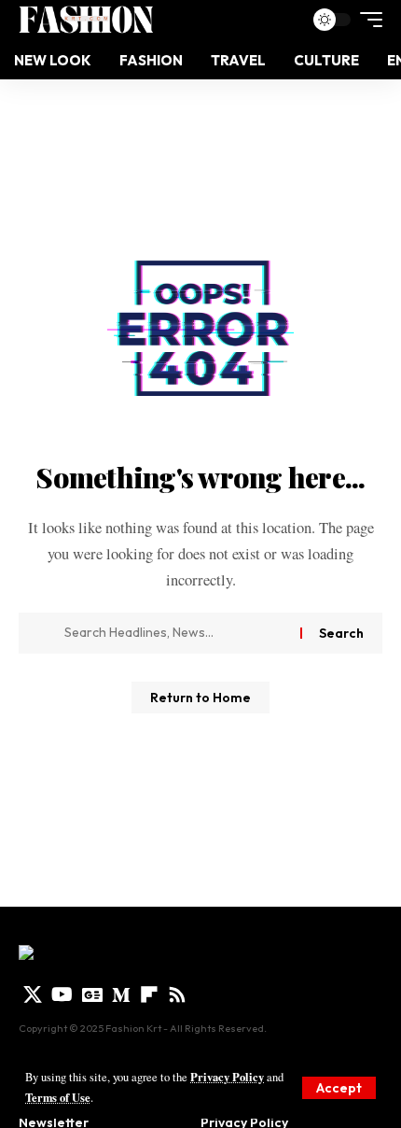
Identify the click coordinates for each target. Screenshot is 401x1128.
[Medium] (121, 994)
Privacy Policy (227, 1076)
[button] (339, 1088)
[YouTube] (62, 994)
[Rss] (177, 994)
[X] (33, 994)
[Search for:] (175, 633)
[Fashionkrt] (86, 20)
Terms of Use (57, 1097)
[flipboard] (149, 994)
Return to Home (200, 697)
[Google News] (92, 994)
